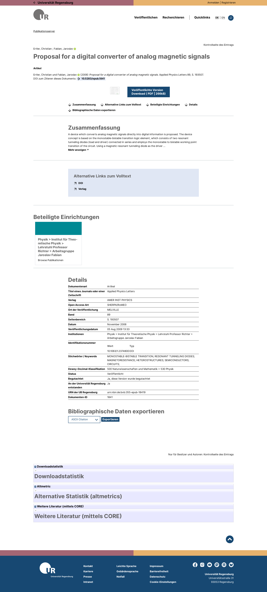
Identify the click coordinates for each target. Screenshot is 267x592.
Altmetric (43, 486)
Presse (87, 576)
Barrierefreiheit (159, 571)
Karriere (88, 571)
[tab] (133, 476)
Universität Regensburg (55, 2)
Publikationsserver (44, 31)
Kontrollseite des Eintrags (219, 44)
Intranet (88, 581)
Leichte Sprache (126, 566)
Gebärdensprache (127, 571)
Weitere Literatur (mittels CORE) (60, 506)
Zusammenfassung (84, 104)
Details (193, 104)
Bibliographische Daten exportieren (93, 110)
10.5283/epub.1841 (93, 78)
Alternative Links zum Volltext (123, 104)
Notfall (121, 576)
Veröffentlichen (146, 17)
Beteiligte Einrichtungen (165, 104)
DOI (80, 183)
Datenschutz (157, 576)
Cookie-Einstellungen (163, 581)
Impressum (156, 566)
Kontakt (88, 566)
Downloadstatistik (49, 466)
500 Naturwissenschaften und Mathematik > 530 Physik (140, 368)
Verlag (82, 188)
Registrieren (229, 2)
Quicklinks (202, 17)
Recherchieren (173, 17)
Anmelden (213, 2)
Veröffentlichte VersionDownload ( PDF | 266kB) (149, 91)
